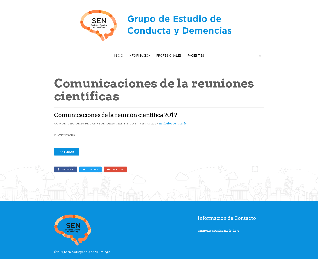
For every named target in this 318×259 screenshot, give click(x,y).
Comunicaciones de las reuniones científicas (95, 123)
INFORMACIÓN (140, 55)
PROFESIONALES (169, 55)
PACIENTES (195, 55)
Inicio (118, 55)
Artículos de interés (173, 123)
